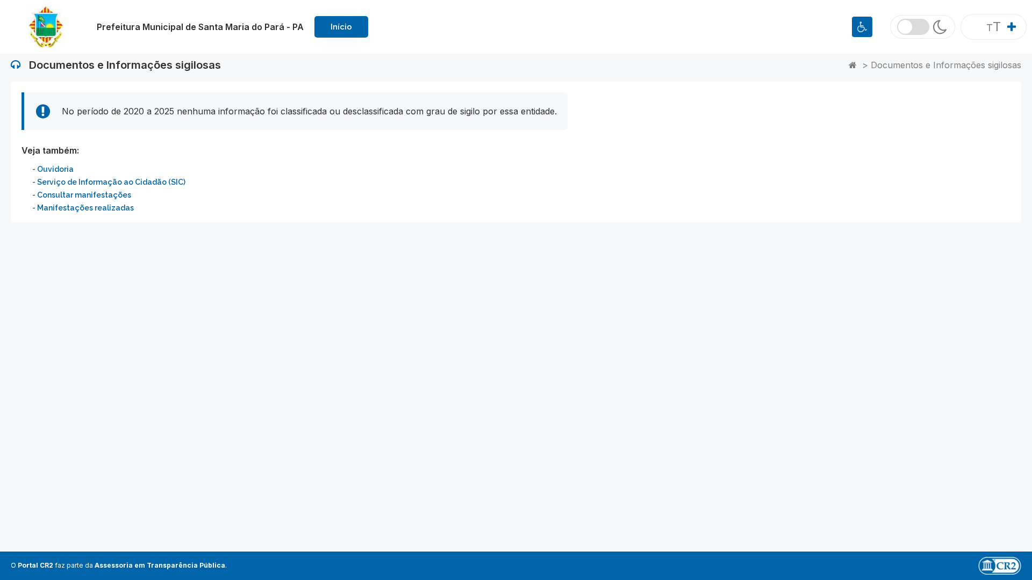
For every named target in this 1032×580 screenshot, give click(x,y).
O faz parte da (118, 565)
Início (341, 27)
